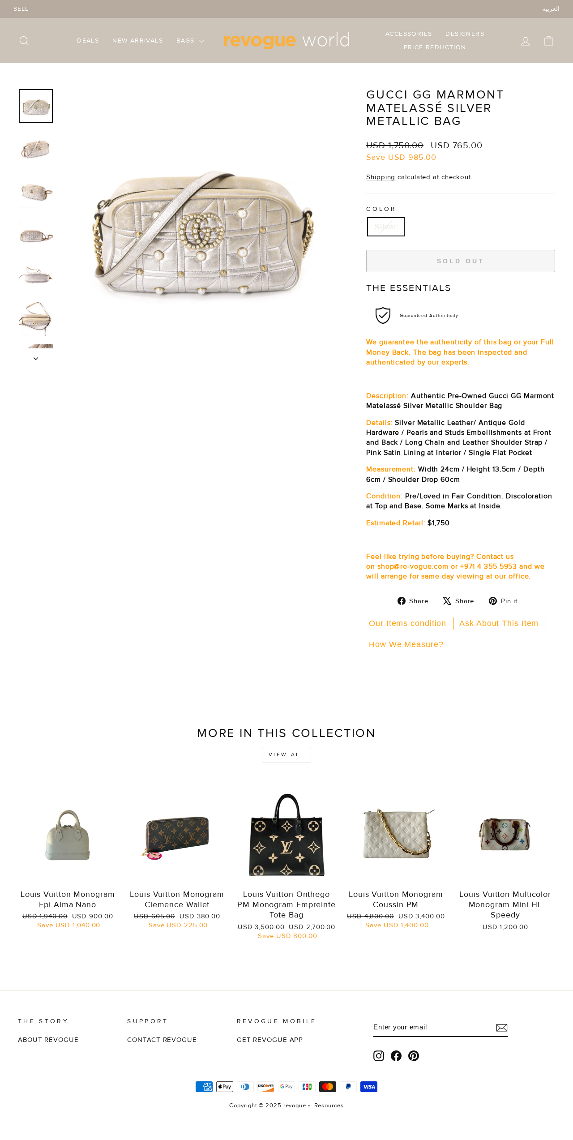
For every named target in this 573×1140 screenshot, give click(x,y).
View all (287, 754)
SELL (21, 9)
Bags (186, 40)
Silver (386, 226)
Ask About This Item (499, 623)
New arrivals (137, 40)
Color (381, 209)
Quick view (68, 874)
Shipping (380, 177)
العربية (551, 9)
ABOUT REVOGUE (48, 1040)
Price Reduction (435, 47)
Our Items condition (407, 623)
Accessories (408, 34)
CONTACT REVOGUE (162, 1040)
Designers (464, 34)
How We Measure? (406, 644)
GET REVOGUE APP (270, 1040)
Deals (88, 40)
